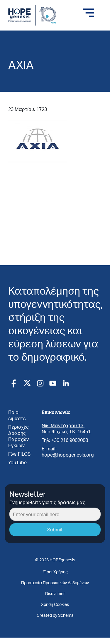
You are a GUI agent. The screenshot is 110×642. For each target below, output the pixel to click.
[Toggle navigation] (88, 13)
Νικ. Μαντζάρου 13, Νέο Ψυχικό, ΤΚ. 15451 (66, 428)
